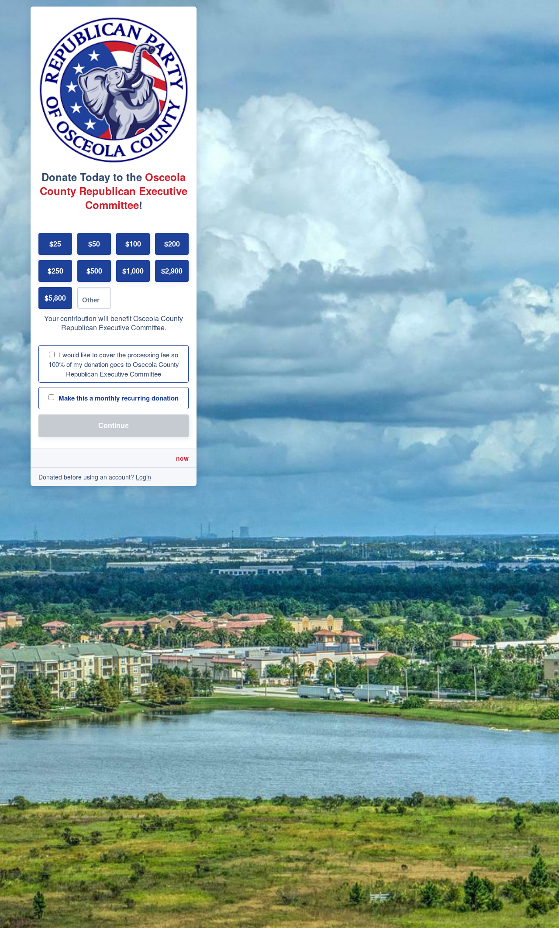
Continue (113, 425)
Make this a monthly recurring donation (119, 398)
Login (143, 477)
